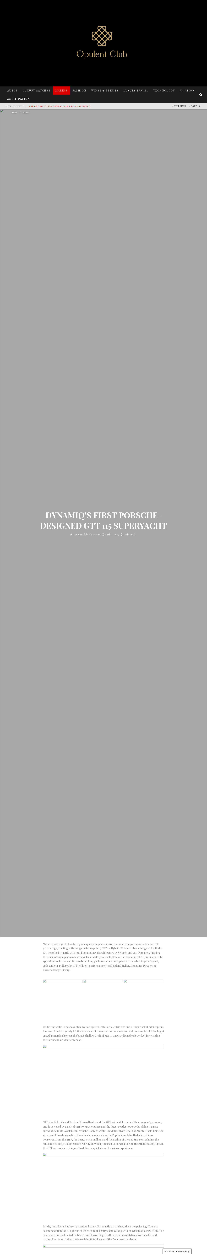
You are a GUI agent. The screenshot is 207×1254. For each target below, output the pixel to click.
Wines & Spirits (105, 90)
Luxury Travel (135, 90)
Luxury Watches (36, 90)
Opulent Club (80, 534)
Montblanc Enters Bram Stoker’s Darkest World (59, 106)
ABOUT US (195, 106)
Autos (12, 90)
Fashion (79, 90)
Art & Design (18, 98)
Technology (164, 90)
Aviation (187, 90)
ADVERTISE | (179, 106)
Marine (61, 90)
